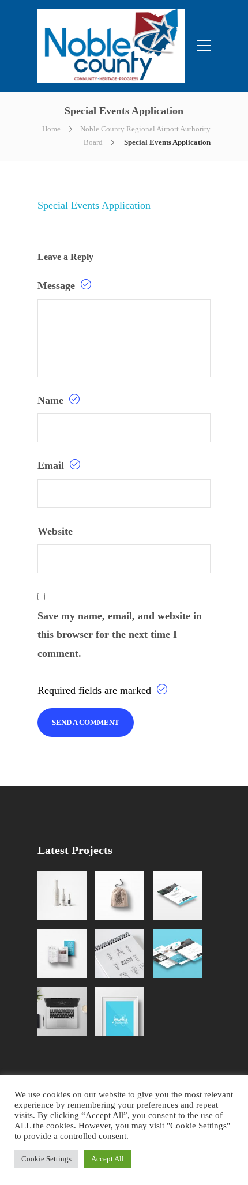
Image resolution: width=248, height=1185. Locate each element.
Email (52, 465)
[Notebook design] (119, 953)
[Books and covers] (62, 953)
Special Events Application (94, 205)
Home (51, 129)
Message (57, 285)
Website (55, 531)
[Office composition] (62, 1011)
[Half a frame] (119, 1011)
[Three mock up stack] (177, 953)
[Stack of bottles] (62, 895)
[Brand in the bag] (119, 895)
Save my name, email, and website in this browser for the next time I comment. (119, 634)
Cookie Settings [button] (46, 1158)
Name (51, 400)
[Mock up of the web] (177, 895)
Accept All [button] (107, 1158)
